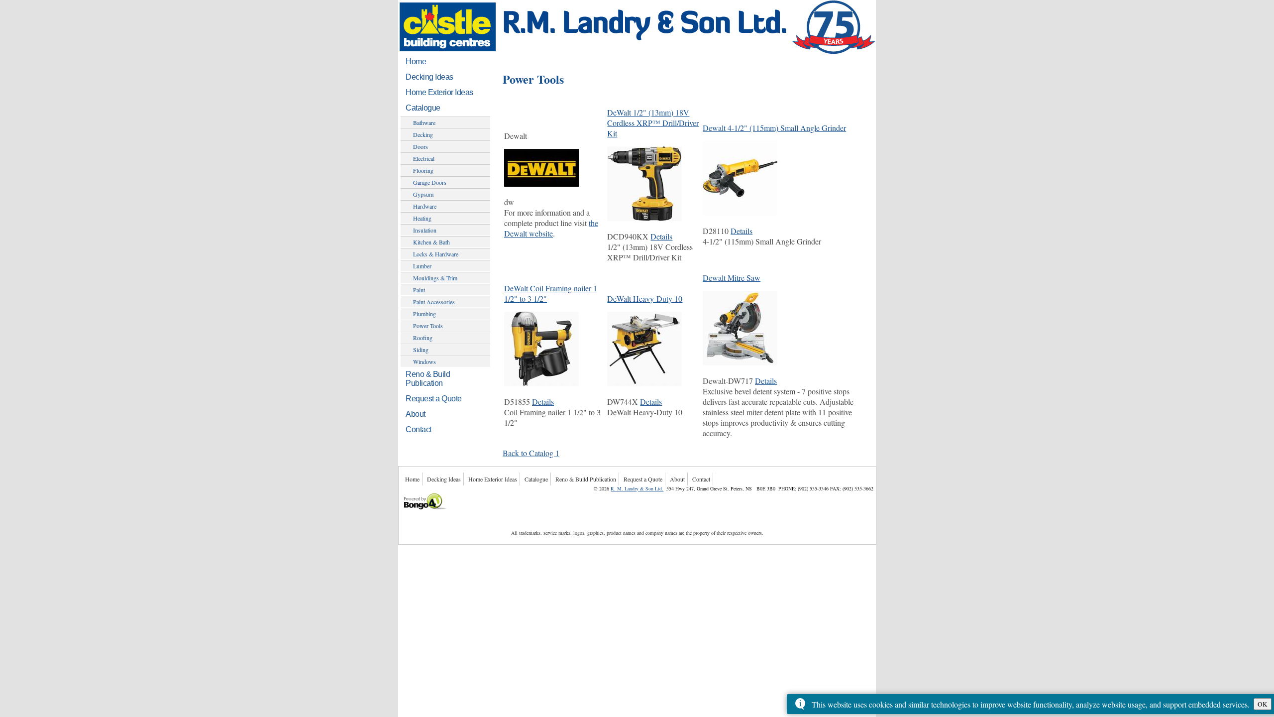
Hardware (424, 206)
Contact (418, 429)
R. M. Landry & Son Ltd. (637, 488)
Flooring (423, 170)
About (415, 414)
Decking (423, 134)
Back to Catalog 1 (531, 453)
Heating (422, 218)
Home (416, 61)
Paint (419, 290)
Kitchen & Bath (431, 242)
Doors (420, 146)
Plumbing (424, 314)
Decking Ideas (429, 77)
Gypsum (423, 194)
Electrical (423, 158)
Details (661, 236)
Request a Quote (434, 398)
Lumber (422, 266)
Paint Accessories (434, 302)
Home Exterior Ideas (439, 92)
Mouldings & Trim (435, 278)
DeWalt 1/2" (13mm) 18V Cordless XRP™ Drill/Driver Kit (653, 122)
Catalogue (423, 108)
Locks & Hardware (435, 254)
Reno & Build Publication (428, 378)
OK (1263, 704)
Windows (424, 361)
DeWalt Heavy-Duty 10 (644, 298)
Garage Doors (429, 182)
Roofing (422, 338)
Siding (420, 350)
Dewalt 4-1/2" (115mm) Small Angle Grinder (774, 127)
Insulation (424, 230)
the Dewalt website (551, 228)
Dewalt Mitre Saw (731, 277)
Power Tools (428, 326)
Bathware (424, 122)
